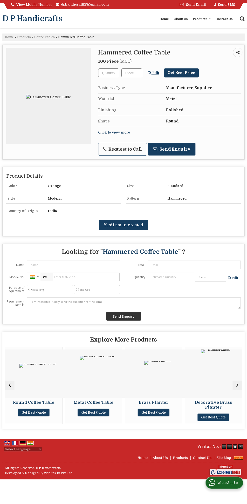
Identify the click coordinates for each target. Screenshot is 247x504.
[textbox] (131, 72)
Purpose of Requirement (15, 289)
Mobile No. (16, 277)
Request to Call (124, 149)
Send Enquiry (174, 149)
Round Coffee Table (28, 402)
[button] (34, 5)
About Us (181, 19)
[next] (237, 385)
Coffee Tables (44, 37)
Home (164, 19)
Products (200, 19)
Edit (155, 73)
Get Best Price (181, 73)
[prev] (9, 385)
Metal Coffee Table (89, 402)
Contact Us (224, 19)
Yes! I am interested (123, 225)
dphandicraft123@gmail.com (85, 4)
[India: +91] (33, 277)
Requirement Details (15, 303)
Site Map (224, 458)
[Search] (242, 18)
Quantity (139, 277)
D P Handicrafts (32, 19)
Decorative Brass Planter (208, 405)
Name (20, 265)
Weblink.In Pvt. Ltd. (58, 473)
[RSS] (238, 458)
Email (141, 265)
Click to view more (114, 132)
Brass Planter (148, 402)
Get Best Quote (28, 412)
